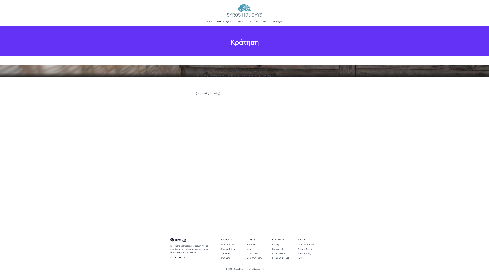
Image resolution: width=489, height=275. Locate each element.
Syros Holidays (240, 269)
